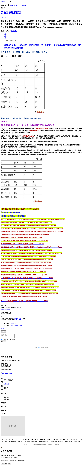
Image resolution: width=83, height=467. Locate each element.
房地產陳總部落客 (11, 12)
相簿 (5, 34)
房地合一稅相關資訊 (16, 325)
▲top (2, 328)
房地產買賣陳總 (5, 309)
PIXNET (29, 444)
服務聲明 (57, 444)
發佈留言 (3, 341)
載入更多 (3, 331)
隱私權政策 (50, 444)
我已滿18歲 (4, 463)
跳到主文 (3, 17)
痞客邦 (16, 319)
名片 (5, 38)
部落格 (6, 36)
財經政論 (14, 31)
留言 (19, 319)
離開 (9, 463)
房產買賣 (13, 323)
